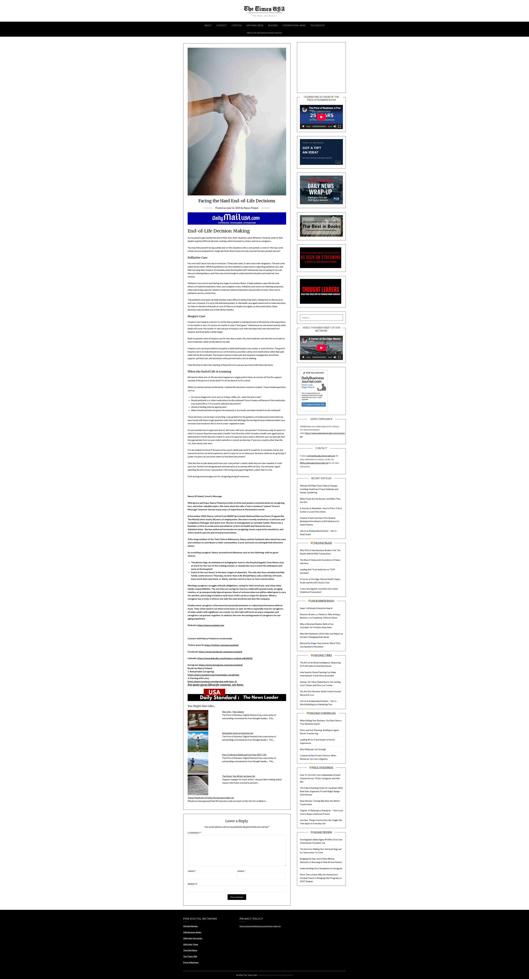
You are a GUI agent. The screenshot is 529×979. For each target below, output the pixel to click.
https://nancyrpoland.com (210, 625)
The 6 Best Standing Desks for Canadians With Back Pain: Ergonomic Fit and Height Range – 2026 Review (321, 791)
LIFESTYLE (237, 25)
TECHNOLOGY (318, 25)
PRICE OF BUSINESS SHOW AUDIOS (264, 33)
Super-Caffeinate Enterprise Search (316, 608)
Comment (194, 832)
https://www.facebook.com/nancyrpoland (220, 651)
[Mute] (335, 126)
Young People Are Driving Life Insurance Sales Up (211, 797)
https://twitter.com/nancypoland (221, 645)
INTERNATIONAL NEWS (294, 25)
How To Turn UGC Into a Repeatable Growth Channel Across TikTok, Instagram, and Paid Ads (320, 778)
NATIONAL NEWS (254, 25)
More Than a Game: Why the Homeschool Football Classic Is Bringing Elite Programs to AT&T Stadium (321, 878)
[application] (321, 117)
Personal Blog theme (284, 975)
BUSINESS (273, 25)
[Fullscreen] (339, 126)
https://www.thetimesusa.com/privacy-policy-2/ (260, 926)
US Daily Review (322, 832)
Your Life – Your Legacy (233, 711)
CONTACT (221, 25)
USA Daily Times (322, 655)
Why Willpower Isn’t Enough (313, 749)
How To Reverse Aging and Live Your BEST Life (244, 754)
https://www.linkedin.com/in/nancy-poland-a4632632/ (225, 658)
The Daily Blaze (322, 542)
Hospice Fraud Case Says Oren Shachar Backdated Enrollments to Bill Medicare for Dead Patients (319, 521)
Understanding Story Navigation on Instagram (321, 868)
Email (241, 871)
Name (192, 871)
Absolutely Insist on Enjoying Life (237, 733)
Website (192, 884)
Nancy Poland (251, 207)
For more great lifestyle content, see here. (216, 684)
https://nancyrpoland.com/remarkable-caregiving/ (213, 674)
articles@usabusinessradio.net (321, 455)
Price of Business (322, 767)
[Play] (303, 126)
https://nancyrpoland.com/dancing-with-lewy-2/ (212, 681)
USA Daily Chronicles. (322, 713)
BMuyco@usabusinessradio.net (314, 463)
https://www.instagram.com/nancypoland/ (221, 665)
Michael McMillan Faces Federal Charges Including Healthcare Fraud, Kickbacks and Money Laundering (319, 489)
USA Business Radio (322, 600)
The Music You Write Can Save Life (238, 776)
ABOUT (208, 25)
